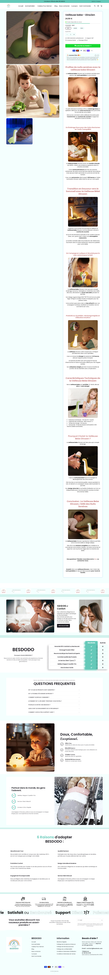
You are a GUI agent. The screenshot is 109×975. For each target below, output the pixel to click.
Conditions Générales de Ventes (66, 954)
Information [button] (63, 938)
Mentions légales (62, 942)
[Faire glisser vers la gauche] (96, 55)
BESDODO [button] (37, 938)
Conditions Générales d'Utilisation (66, 951)
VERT (68, 28)
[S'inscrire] (101, 920)
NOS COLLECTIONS (63, 625)
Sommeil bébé (36, 944)
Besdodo (56, 971)
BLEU (82, 28)
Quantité (68, 31)
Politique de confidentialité (64, 949)
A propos (34, 954)
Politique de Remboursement (65, 946)
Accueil (34, 942)
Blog (33, 949)
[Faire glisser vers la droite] (98, 55)
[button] (30, 6)
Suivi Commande (36, 956)
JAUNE (75, 28)
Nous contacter (36, 951)
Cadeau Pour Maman (38, 946)
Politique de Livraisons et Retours (66, 944)
